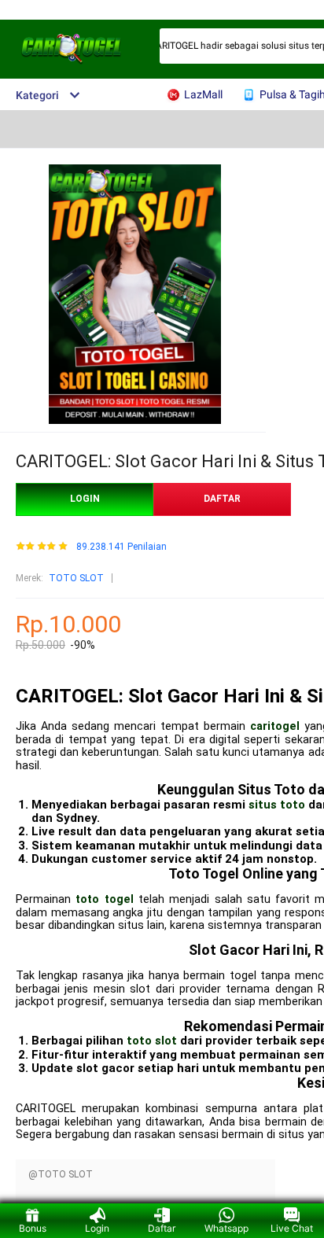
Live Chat (292, 1228)
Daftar (161, 1228)
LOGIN (85, 498)
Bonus (32, 1228)
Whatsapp (226, 1228)
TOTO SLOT (76, 578)
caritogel (275, 726)
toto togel (104, 899)
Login (97, 1228)
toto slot (152, 1041)
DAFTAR (222, 498)
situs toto (277, 805)
